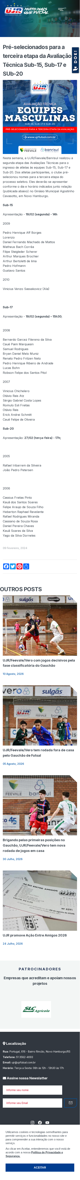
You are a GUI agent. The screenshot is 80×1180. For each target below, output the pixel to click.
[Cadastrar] (70, 1103)
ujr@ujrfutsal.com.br (24, 1062)
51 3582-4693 (24, 1057)
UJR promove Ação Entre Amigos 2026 (35, 935)
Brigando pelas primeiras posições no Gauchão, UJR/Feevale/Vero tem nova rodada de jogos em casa (34, 845)
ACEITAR (40, 1167)
